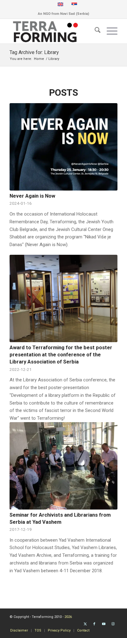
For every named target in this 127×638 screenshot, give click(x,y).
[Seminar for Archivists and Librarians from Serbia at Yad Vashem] (63, 466)
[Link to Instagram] (112, 624)
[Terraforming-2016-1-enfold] (53, 31)
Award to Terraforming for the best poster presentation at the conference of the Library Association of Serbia (61, 355)
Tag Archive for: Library (34, 52)
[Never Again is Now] (63, 147)
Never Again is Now (32, 196)
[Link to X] (85, 624)
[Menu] (108, 31)
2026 (68, 617)
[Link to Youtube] (103, 624)
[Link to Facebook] (94, 624)
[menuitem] (94, 31)
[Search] (94, 31)
